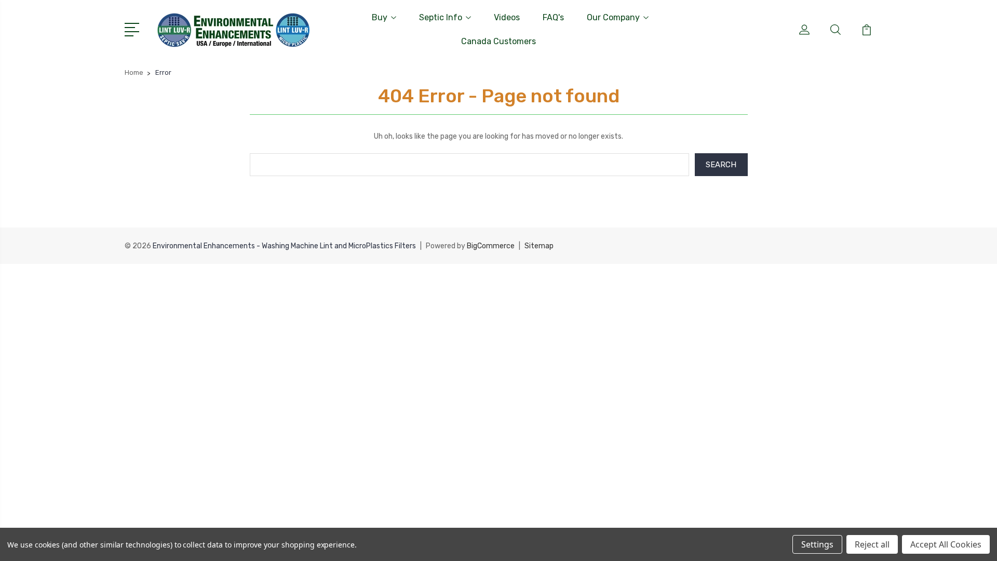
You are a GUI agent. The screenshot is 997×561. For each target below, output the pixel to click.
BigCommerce (491, 246)
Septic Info (440, 17)
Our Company (613, 17)
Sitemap (539, 246)
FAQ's (553, 17)
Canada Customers (498, 41)
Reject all (872, 544)
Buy (379, 17)
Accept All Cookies (945, 544)
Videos (507, 17)
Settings (817, 544)
